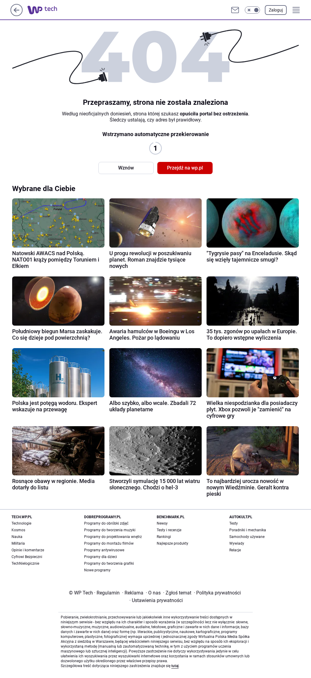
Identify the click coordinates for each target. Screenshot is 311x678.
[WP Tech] (47, 10)
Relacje (235, 550)
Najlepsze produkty (172, 543)
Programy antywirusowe (104, 550)
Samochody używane (247, 537)
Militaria (18, 543)
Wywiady (236, 543)
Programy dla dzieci (100, 557)
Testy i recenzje (169, 530)
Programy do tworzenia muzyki (109, 530)
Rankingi (164, 537)
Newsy (162, 523)
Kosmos (18, 530)
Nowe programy (97, 570)
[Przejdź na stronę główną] (16, 14)
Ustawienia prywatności (156, 600)
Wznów (126, 168)
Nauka (17, 537)
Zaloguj (276, 10)
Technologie (21, 523)
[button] (252, 10)
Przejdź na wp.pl (185, 168)
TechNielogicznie (25, 563)
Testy (233, 523)
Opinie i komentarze (28, 550)
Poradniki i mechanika (247, 530)
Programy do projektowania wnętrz (113, 537)
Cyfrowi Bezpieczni (27, 557)
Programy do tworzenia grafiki (109, 563)
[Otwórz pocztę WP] (235, 10)
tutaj (175, 666)
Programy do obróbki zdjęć (106, 523)
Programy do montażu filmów (109, 543)
